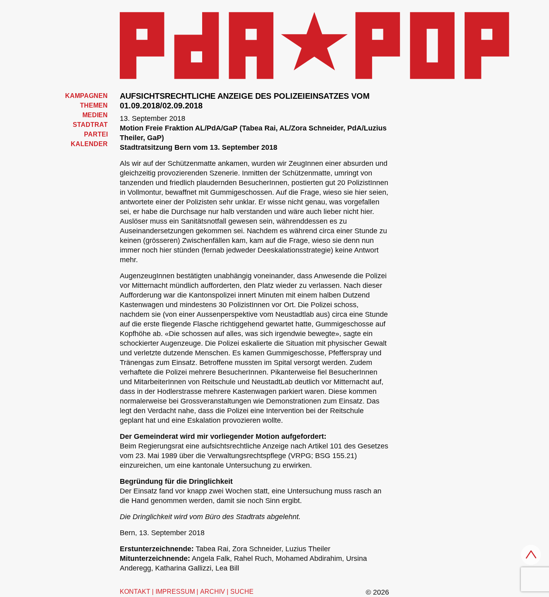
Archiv (212, 591)
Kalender (89, 144)
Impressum (175, 591)
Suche (242, 591)
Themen (94, 105)
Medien (95, 115)
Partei (96, 134)
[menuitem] (73, 96)
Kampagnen (86, 95)
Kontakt (135, 591)
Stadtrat (90, 124)
